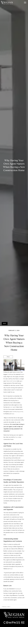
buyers (22, 374)
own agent (13, 407)
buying (17, 589)
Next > (9, 606)
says (13, 413)
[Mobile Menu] (25, 3)
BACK (4, 323)
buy (16, 437)
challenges (10, 374)
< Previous (4, 606)
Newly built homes (11, 381)
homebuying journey (17, 411)
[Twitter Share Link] (8, 361)
